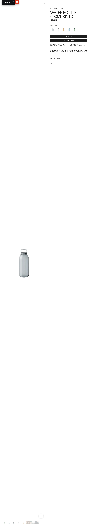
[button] (53, 8)
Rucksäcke (35, 3)
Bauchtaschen (43, 3)
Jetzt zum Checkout (69, 40)
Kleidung (51, 3)
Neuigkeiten (27, 3)
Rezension (64, 3)
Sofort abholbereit (82, 20)
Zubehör (58, 3)
